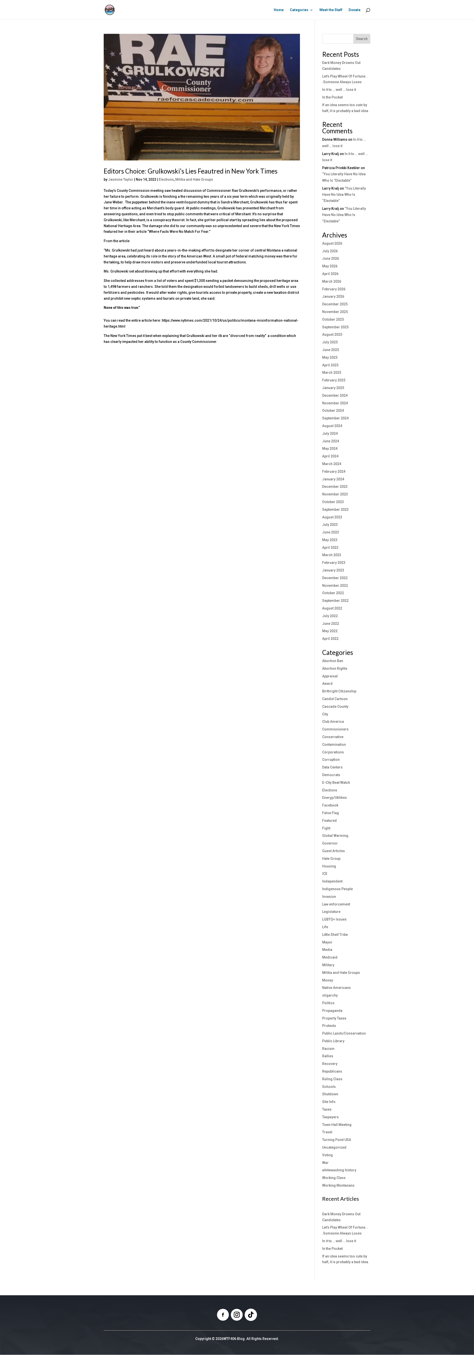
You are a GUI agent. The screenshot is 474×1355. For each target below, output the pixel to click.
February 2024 (333, 471)
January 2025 (333, 388)
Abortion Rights (334, 668)
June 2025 (330, 350)
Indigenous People (337, 889)
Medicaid (329, 957)
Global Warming (335, 836)
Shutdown (330, 1094)
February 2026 (333, 289)
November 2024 (335, 403)
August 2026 (332, 243)
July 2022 (330, 616)
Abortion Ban (332, 661)
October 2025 (333, 319)
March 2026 (331, 281)
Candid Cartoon (335, 699)
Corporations (333, 752)
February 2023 (333, 563)
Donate (354, 10)
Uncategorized (334, 1147)
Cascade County (335, 706)
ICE (324, 874)
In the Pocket (332, 97)
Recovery (329, 1064)
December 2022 (335, 578)
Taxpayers (330, 1117)
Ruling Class (332, 1079)
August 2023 (332, 517)
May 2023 (329, 540)
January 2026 (333, 296)
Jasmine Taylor (120, 179)
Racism (328, 1049)
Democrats (331, 775)
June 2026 (330, 258)
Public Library (333, 1041)
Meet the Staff (330, 10)
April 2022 (330, 639)
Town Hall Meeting (337, 1125)
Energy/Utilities (334, 798)
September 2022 (335, 601)
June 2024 (330, 441)
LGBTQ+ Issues (334, 919)
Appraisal (330, 676)
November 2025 (335, 312)
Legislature (331, 912)
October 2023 (333, 502)
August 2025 (332, 334)
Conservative (332, 737)
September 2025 (335, 327)
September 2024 (335, 418)
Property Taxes (334, 1018)
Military (328, 965)
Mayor (327, 942)
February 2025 (333, 380)
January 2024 (333, 479)
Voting (327, 1155)
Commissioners (335, 729)
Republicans (332, 1071)
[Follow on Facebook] (223, 1315)
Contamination (334, 744)
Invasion (329, 897)
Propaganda (332, 1011)
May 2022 (329, 631)
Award (327, 684)
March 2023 (331, 555)
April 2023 (330, 548)
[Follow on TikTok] (251, 1315)
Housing (329, 866)
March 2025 (331, 372)
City (325, 714)
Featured (329, 821)
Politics (328, 1003)
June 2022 (330, 624)
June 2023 (330, 532)
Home (279, 10)
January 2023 (333, 570)
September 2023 (335, 509)
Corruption (331, 760)
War (325, 1163)
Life (325, 927)
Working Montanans (338, 1185)
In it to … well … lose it (339, 90)
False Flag (330, 813)
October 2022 (333, 593)
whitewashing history (339, 1170)
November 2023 (335, 494)
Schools (329, 1087)
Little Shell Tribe (335, 935)
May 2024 (329, 449)
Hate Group (331, 859)
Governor (330, 843)
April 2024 (330, 456)
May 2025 (329, 357)
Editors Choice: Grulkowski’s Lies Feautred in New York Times (190, 171)
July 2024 (330, 433)
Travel (327, 1132)
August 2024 (332, 426)
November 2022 (335, 586)
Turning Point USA (336, 1140)
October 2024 (333, 410)
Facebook (330, 805)
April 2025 (330, 365)
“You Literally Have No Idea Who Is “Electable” (344, 194)
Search (362, 39)
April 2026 (330, 274)
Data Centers (332, 767)
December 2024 (335, 395)
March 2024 (331, 464)
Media (327, 950)
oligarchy (330, 995)
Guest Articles (333, 851)
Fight (326, 828)
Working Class (334, 1178)
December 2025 (335, 304)
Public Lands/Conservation (344, 1033)
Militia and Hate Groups (194, 179)
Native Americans (336, 988)
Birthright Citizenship (339, 691)
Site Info (329, 1102)
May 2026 (329, 266)
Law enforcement (336, 904)
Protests (329, 1026)
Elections (166, 179)
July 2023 (330, 525)
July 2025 (330, 342)
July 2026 (330, 251)
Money (327, 980)
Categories (299, 10)
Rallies (327, 1056)
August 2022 (332, 608)
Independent (332, 881)
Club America (333, 722)
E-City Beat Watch (336, 783)
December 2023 (335, 487)
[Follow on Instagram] (237, 1315)
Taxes (327, 1109)
